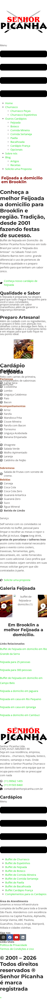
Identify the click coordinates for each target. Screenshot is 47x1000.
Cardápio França (20, 145)
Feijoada (15, 122)
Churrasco (11, 107)
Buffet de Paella (14, 882)
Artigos (14, 161)
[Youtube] (16, 937)
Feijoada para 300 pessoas (16, 670)
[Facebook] (10, 937)
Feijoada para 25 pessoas (15, 662)
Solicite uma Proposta (18, 169)
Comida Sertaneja (21, 134)
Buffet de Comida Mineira (20, 875)
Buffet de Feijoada (16, 867)
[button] (23, 72)
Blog (8, 157)
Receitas (15, 165)
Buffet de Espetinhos (17, 863)
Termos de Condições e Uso (17, 949)
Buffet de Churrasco (17, 859)
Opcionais (16, 149)
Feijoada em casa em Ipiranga (18, 707)
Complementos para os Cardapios (25, 894)
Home (9, 103)
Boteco (14, 126)
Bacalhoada (17, 142)
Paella (14, 138)
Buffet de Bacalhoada (18, 886)
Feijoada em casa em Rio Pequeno (20, 699)
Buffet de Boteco (15, 871)
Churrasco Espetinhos (23, 115)
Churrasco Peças (20, 111)
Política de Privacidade (13, 945)
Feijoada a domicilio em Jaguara (19, 691)
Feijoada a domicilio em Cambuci (20, 715)
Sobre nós (11, 153)
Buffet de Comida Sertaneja (21, 878)
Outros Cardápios (16, 118)
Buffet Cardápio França (19, 890)
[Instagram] (3, 937)
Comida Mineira (20, 130)
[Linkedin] (23, 937)
